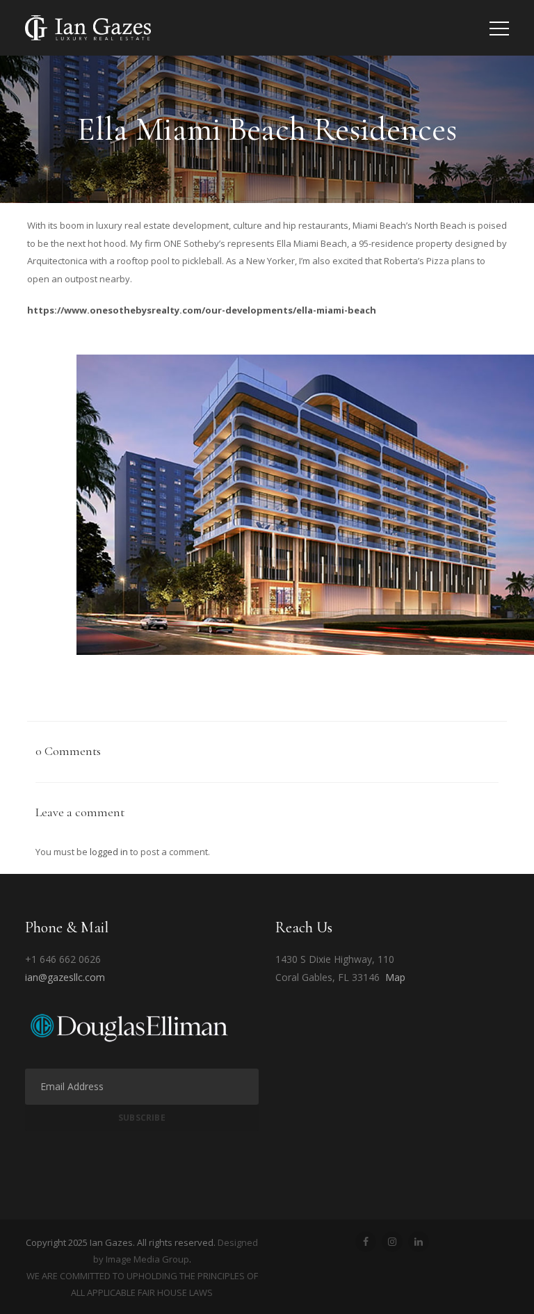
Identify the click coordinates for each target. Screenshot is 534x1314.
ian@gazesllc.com (65, 977)
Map (395, 977)
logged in (109, 851)
